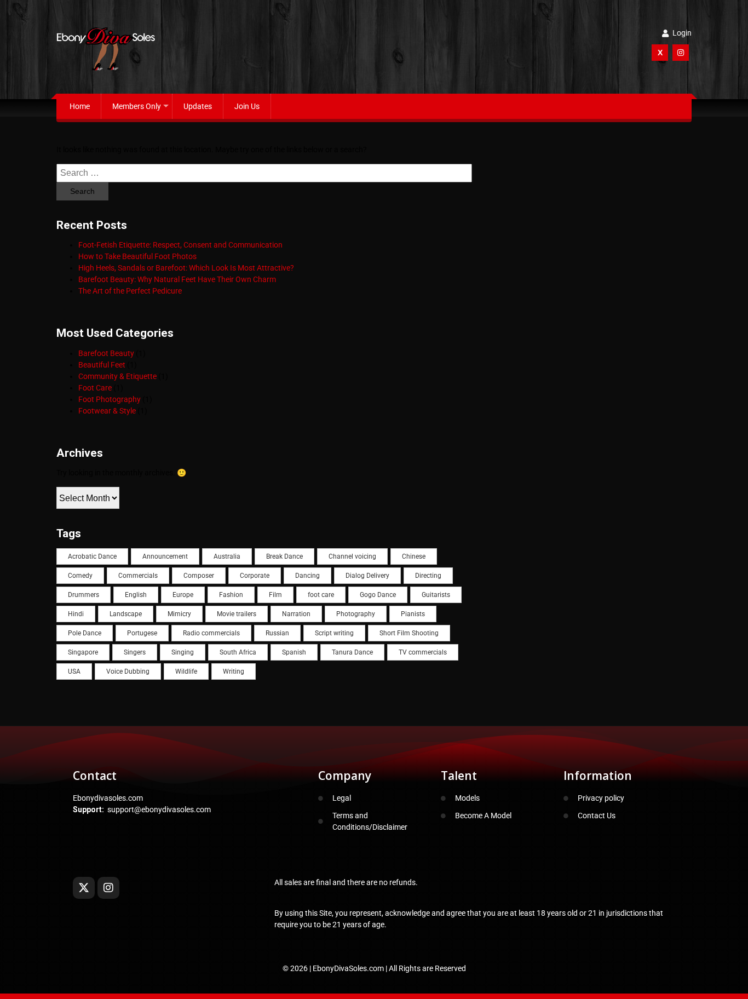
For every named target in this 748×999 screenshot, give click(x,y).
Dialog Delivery (367, 575)
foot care (321, 595)
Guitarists (436, 595)
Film (275, 595)
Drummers (83, 595)
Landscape (126, 614)
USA (74, 671)
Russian (277, 633)
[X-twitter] (84, 888)
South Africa (238, 652)
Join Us (247, 106)
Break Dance (284, 556)
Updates (197, 106)
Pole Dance (84, 633)
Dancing (307, 575)
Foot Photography (109, 399)
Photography (355, 614)
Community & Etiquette (117, 376)
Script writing (334, 633)
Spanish (294, 652)
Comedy (80, 575)
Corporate (254, 575)
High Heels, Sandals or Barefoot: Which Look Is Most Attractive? (186, 267)
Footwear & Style (107, 410)
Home (80, 106)
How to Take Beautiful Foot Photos (137, 256)
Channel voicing (352, 556)
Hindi (76, 614)
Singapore (83, 652)
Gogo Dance (378, 595)
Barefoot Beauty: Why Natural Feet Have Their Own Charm (177, 279)
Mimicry (179, 614)
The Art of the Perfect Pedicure (130, 290)
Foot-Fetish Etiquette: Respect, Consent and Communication (180, 244)
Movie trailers (236, 614)
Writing (233, 671)
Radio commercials (211, 633)
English (136, 595)
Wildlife (186, 671)
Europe (182, 595)
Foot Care (95, 387)
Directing (428, 575)
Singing (182, 652)
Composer (198, 575)
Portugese (142, 633)
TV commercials (423, 652)
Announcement (165, 556)
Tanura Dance (352, 652)
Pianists (413, 614)
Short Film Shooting (409, 633)
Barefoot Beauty (106, 353)
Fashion (231, 595)
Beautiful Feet (101, 364)
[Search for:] (264, 173)
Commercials (138, 575)
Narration (296, 614)
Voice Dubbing (127, 671)
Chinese (413, 556)
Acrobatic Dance (92, 556)
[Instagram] (108, 888)
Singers (135, 652)
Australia (227, 556)
